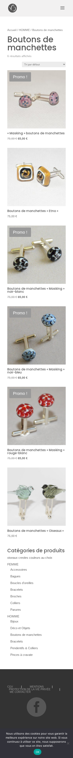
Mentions (37, 686)
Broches (15, 596)
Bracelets (16, 589)
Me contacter (20, 691)
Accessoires (18, 569)
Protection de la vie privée (29, 689)
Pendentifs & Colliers (24, 648)
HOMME (24, 30)
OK (38, 752)
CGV (10, 686)
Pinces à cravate (21, 654)
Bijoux (14, 621)
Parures (15, 609)
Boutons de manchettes (26, 634)
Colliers (15, 603)
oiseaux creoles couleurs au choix (29, 557)
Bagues (15, 576)
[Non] (68, 743)
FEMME (12, 564)
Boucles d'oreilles (21, 583)
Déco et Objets (20, 628)
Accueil (11, 30)
